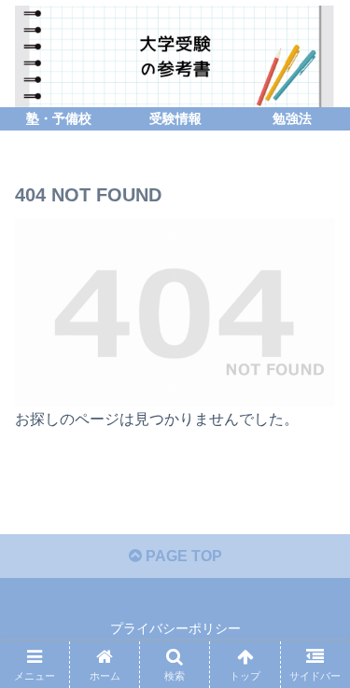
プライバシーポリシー (175, 628)
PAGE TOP (182, 556)
